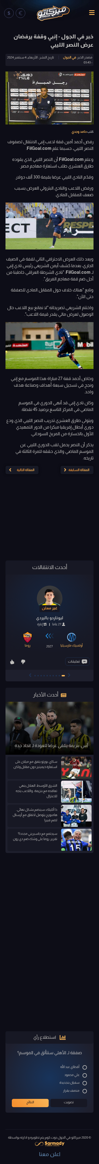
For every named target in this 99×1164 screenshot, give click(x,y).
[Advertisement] (49, 519)
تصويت (69, 1102)
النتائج (30, 1102)
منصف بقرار (71, 1090)
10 (35, 675)
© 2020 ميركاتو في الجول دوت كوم (68, 1137)
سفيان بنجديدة (69, 1082)
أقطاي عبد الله (69, 1067)
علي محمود (71, 1075)
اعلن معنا (49, 1154)
